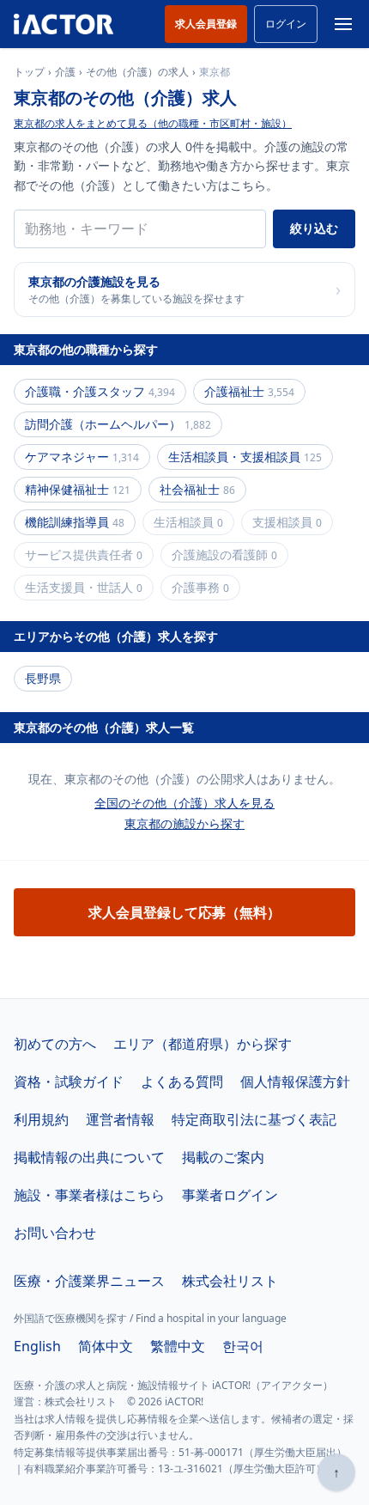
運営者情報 (120, 1119)
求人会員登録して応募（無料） (184, 912)
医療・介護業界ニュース (89, 1280)
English (37, 1346)
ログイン (285, 23)
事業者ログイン (230, 1194)
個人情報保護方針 (295, 1081)
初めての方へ (55, 1043)
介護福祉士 (249, 391)
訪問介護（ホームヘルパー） (118, 424)
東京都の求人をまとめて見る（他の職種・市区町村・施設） (153, 123)
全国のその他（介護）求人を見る (184, 803)
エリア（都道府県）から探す (202, 1043)
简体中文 (105, 1346)
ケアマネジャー (82, 456)
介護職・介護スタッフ (100, 391)
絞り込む (314, 228)
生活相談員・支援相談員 (245, 456)
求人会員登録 (206, 23)
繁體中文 (177, 1346)
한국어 (242, 1346)
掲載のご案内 (223, 1157)
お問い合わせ (55, 1232)
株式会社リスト (230, 1280)
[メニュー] (343, 24)
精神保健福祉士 (77, 489)
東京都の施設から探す (184, 823)
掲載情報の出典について (89, 1157)
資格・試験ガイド (69, 1081)
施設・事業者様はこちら (89, 1194)
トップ (29, 72)
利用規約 (41, 1119)
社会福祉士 (197, 489)
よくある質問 (182, 1081)
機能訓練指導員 (74, 522)
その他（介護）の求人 (137, 72)
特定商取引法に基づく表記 (254, 1119)
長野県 (43, 678)
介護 (65, 72)
